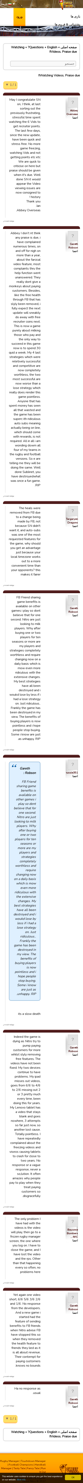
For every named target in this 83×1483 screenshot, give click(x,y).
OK (73, 1477)
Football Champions (21, 1465)
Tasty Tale (19, 1468)
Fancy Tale (33, 1468)
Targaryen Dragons (72, 520)
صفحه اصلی (69, 47)
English (52, 47)
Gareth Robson (73, 245)
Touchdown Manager (33, 1461)
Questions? (36, 47)
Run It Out (42, 1470)
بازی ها (75, 16)
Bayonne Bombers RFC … (72, 1233)
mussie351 (71, 772)
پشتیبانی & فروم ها (67, 24)
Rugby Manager (9, 1461)
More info (21, 1479)
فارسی (4, 4)
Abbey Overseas (72, 112)
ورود (19, 16)
